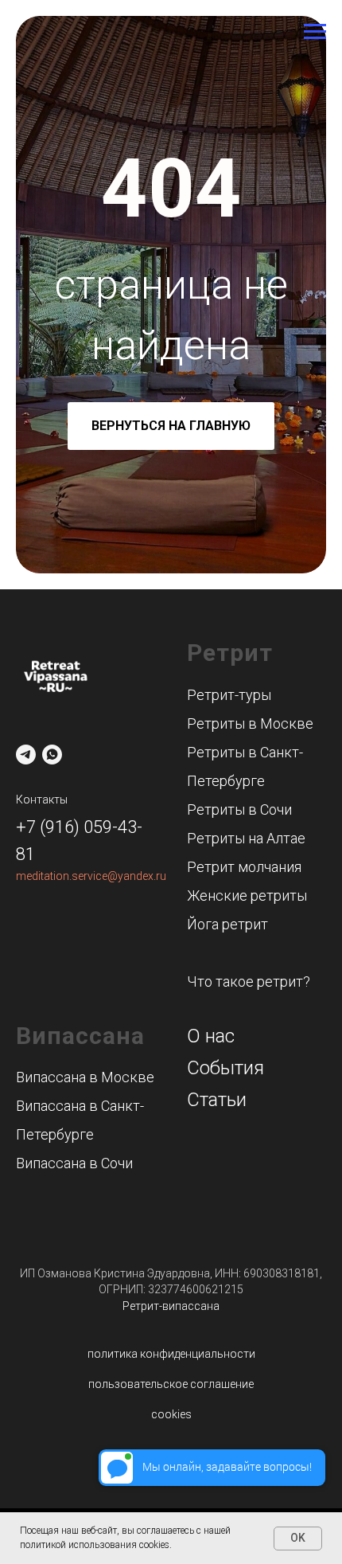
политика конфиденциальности (171, 1353)
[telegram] (26, 754)
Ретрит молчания (244, 866)
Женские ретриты (247, 895)
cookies (171, 1414)
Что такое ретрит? (248, 981)
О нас (211, 1036)
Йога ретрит (227, 924)
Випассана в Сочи (74, 1163)
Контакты (42, 799)
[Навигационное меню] (315, 32)
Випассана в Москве (85, 1077)
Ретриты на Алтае (246, 838)
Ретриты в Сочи (239, 809)
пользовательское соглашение (171, 1384)
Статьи (217, 1100)
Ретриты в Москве (250, 723)
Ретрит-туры (229, 694)
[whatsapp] (52, 754)
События (225, 1068)
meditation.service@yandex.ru (91, 876)
